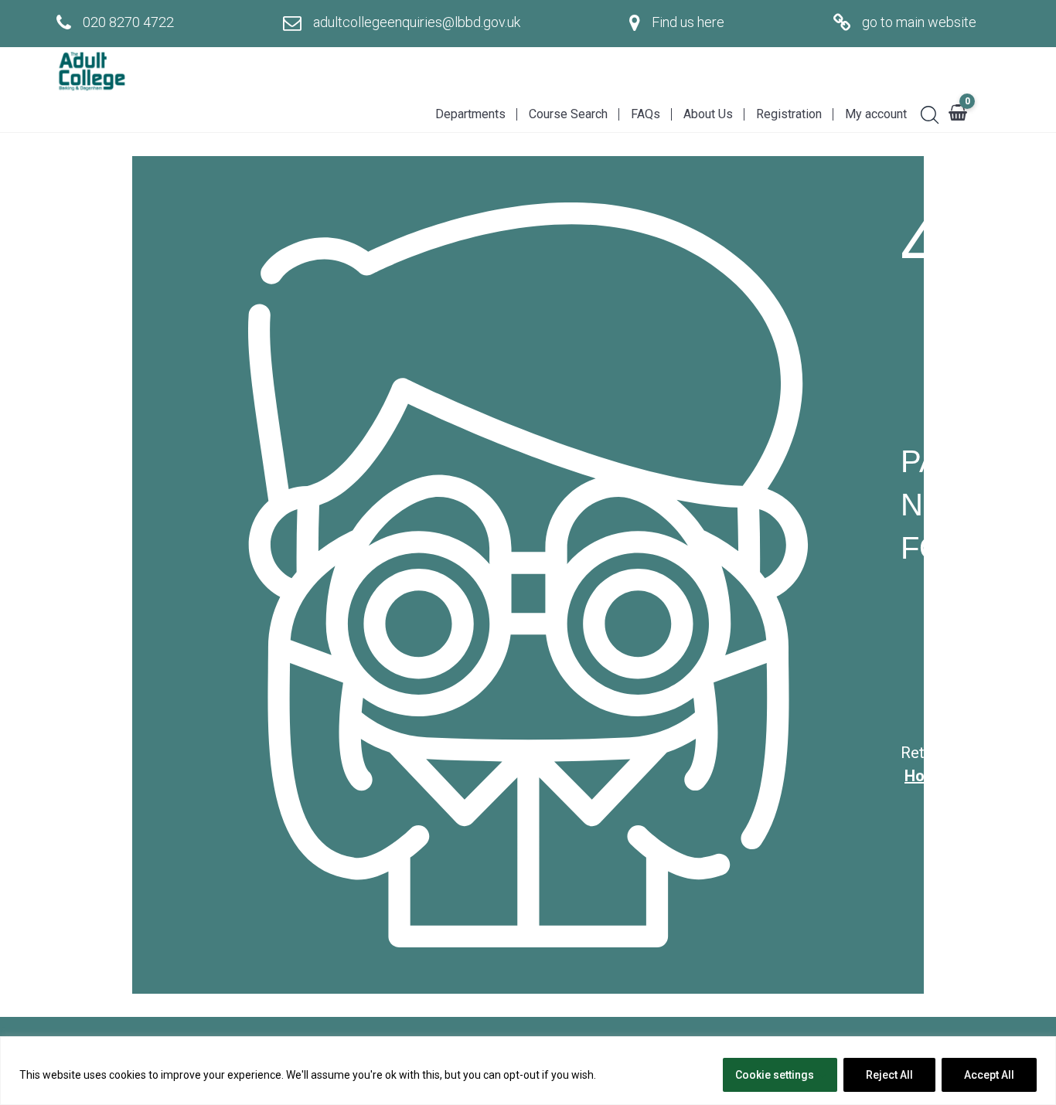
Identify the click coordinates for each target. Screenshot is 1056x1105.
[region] (528, 1070)
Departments (470, 114)
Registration (789, 114)
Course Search (568, 114)
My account (876, 114)
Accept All (989, 1075)
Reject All (889, 1075)
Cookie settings (774, 1075)
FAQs (645, 114)
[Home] (91, 72)
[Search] (923, 112)
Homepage (942, 776)
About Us (708, 114)
